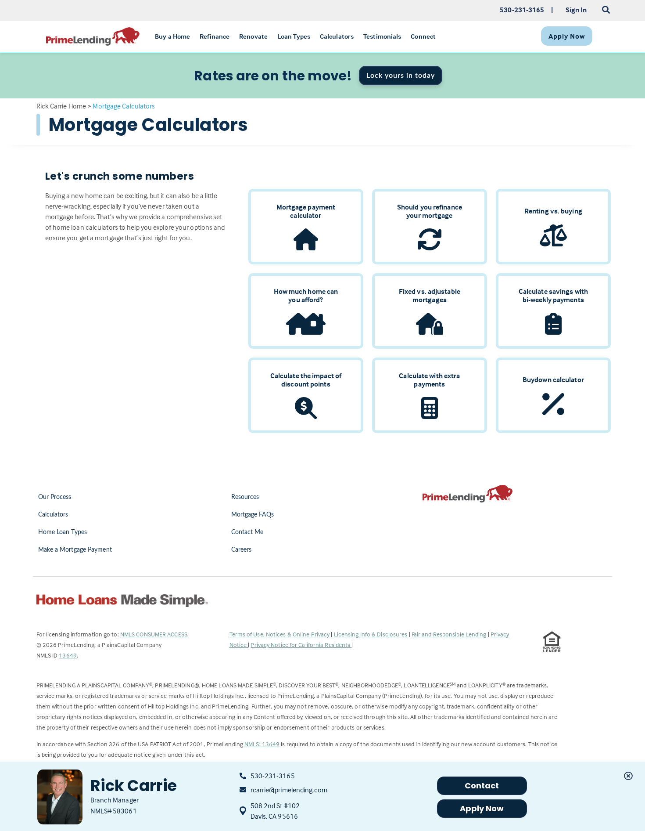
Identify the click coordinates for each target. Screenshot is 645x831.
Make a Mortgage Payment (75, 550)
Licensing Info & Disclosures (371, 634)
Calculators (53, 515)
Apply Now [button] (482, 808)
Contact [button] (482, 785)
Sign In (576, 9)
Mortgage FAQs (252, 515)
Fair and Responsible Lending (450, 634)
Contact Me (247, 532)
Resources (245, 497)
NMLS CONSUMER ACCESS (153, 634)
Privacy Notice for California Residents (301, 644)
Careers (241, 550)
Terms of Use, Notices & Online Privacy (280, 634)
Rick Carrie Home (61, 105)
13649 (68, 655)
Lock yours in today (400, 75)
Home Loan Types (62, 532)
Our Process (55, 497)
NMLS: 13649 (262, 744)
